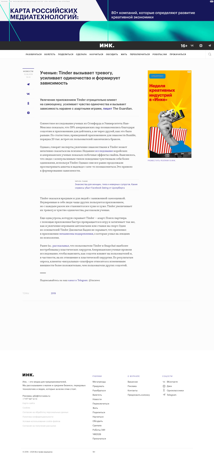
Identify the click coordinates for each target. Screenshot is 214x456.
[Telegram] (209, 45)
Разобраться (34, 54)
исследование (104, 151)
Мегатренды (99, 382)
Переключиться (140, 54)
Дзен (169, 386)
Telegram (171, 395)
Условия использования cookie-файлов (41, 421)
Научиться (96, 54)
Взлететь (49, 54)
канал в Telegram (77, 280)
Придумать (98, 386)
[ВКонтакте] (192, 45)
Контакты (133, 391)
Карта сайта (29, 403)
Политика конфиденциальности (38, 417)
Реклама (132, 386)
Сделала (81, 54)
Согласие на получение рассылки (39, 426)
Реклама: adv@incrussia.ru (36, 396)
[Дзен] (201, 45)
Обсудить (112, 54)
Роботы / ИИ (160, 54)
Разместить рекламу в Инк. (162, 160)
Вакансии (133, 382)
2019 (53, 293)
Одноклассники (175, 391)
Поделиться (65, 54)
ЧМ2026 (97, 434)
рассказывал (61, 246)
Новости (97, 399)
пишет (107, 108)
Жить (124, 54)
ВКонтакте (172, 382)
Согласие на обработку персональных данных (45, 412)
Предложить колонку (139, 395)
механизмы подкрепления (76, 234)
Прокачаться (178, 54)
